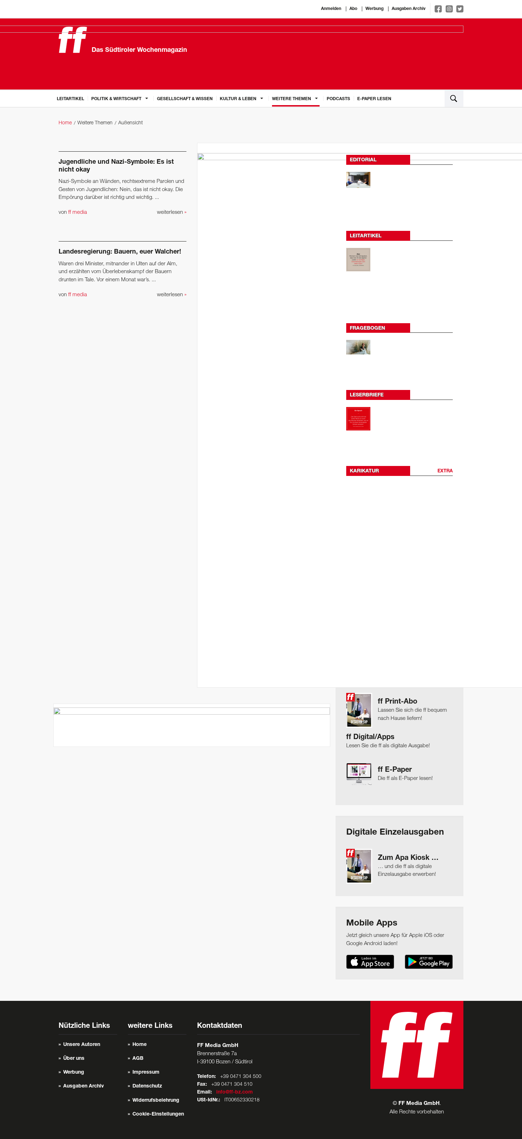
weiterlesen (171, 212)
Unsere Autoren (81, 1044)
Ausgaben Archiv (408, 9)
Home (65, 123)
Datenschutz (147, 1086)
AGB (137, 1058)
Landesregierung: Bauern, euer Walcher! (120, 252)
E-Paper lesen (374, 99)
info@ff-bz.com (234, 1092)
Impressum (145, 1072)
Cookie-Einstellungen (158, 1114)
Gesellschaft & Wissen (185, 99)
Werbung (374, 9)
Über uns (74, 1058)
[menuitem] (70, 98)
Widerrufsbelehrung (155, 1100)
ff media (77, 212)
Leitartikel (70, 99)
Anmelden (331, 9)
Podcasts (338, 99)
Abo (353, 9)
